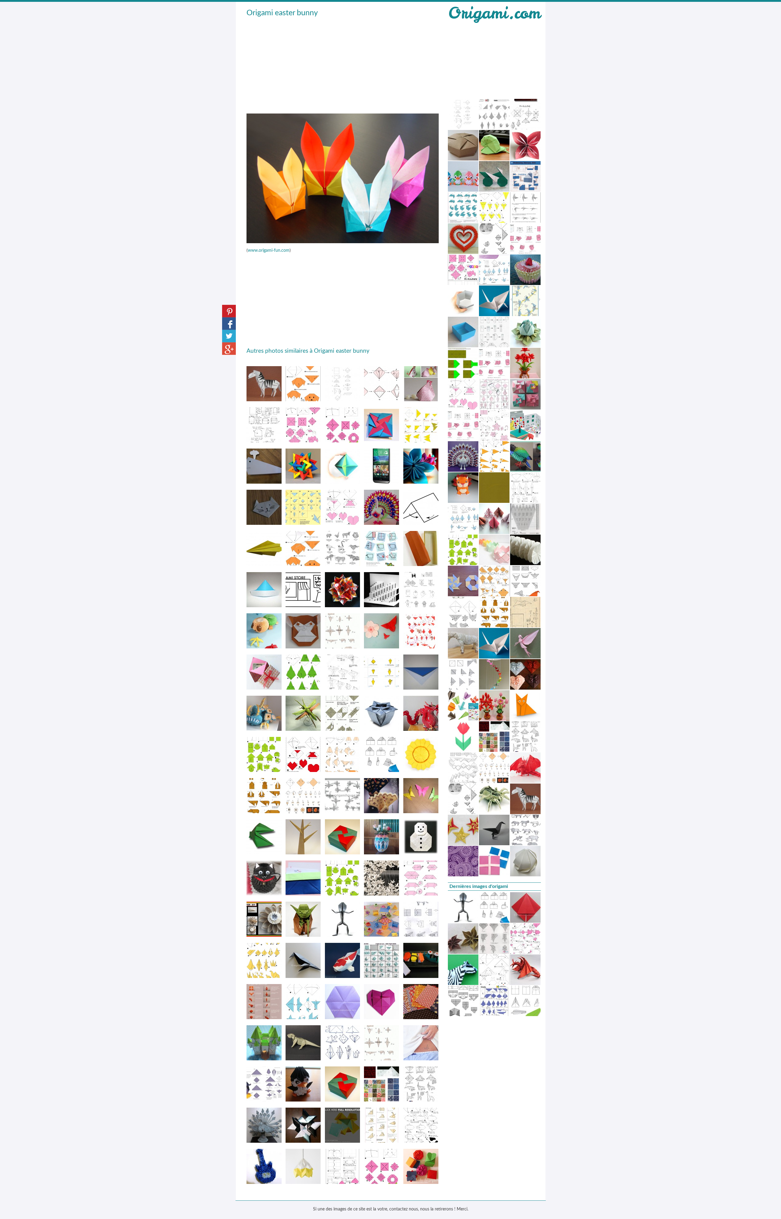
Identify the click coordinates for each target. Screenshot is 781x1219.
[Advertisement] (343, 64)
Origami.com (494, 13)
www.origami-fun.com (269, 250)
